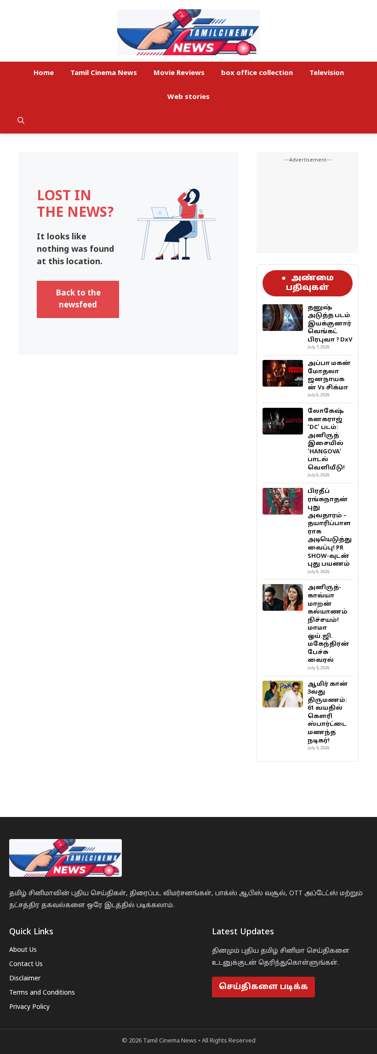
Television (326, 73)
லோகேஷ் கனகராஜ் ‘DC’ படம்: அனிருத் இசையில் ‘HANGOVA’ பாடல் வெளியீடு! (326, 440)
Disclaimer (24, 979)
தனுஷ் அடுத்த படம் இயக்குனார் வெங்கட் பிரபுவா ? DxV (330, 324)
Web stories (188, 97)
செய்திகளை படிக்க (263, 987)
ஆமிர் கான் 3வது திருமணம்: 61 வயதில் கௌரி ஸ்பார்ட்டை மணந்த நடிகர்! (328, 713)
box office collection (257, 73)
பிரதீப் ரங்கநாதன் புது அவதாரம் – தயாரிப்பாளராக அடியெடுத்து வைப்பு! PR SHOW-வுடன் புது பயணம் (330, 528)
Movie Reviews (179, 73)
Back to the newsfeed (78, 299)
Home (44, 73)
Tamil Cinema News (103, 73)
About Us (23, 950)
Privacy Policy (29, 1007)
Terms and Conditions (42, 993)
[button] (21, 121)
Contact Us (26, 964)
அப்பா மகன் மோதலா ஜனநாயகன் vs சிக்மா (329, 376)
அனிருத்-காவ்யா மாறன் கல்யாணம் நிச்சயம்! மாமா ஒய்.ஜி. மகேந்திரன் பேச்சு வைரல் (328, 624)
